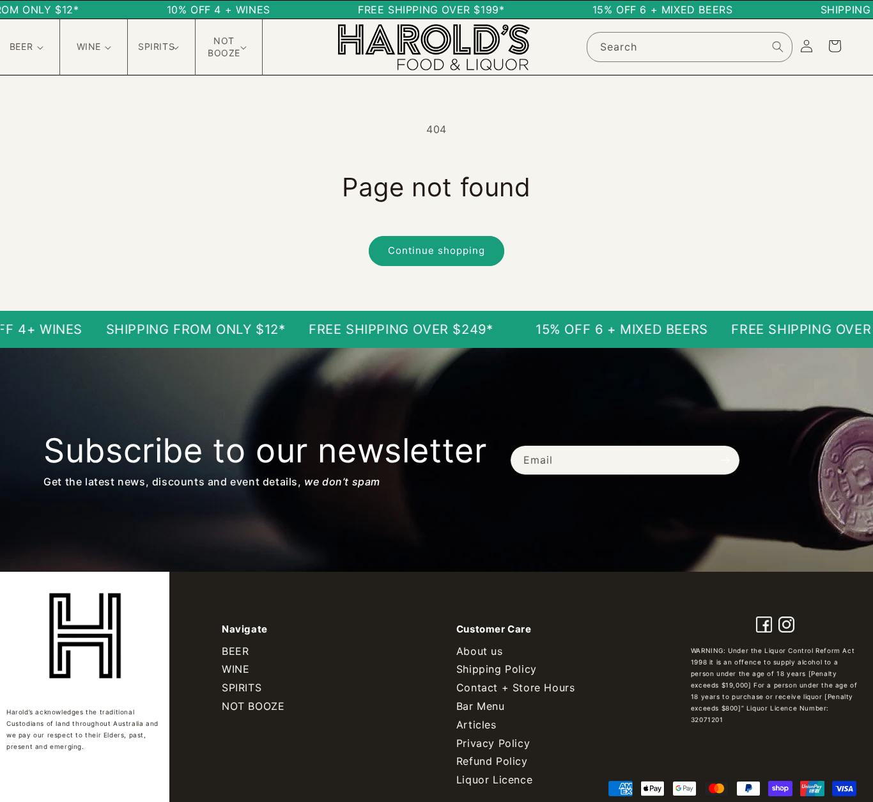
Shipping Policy (496, 669)
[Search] (778, 47)
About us (479, 651)
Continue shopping (436, 250)
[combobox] (689, 47)
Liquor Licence (494, 779)
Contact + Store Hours (515, 687)
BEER (235, 651)
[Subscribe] (725, 460)
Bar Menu (480, 706)
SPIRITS (241, 687)
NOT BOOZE (253, 706)
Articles (476, 724)
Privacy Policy (493, 743)
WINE (235, 669)
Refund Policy (492, 761)
